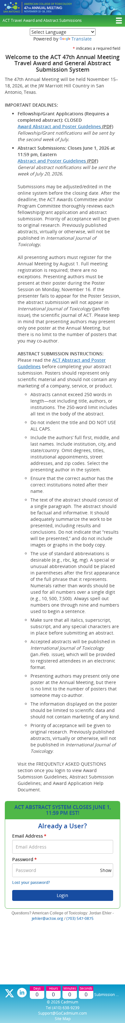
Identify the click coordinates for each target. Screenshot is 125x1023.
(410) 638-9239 (65, 1007)
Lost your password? (31, 882)
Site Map (63, 1018)
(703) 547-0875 (80, 918)
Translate (81, 39)
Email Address (29, 836)
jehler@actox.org (47, 918)
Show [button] (106, 870)
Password (24, 859)
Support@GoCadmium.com (62, 1013)
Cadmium (69, 1002)
